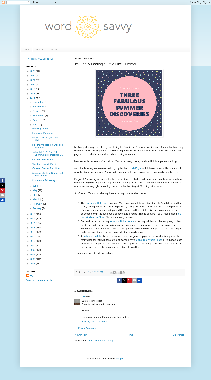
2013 (33, 227)
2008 (33, 250)
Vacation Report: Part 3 (44, 159)
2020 (33, 84)
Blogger (119, 358)
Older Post (178, 334)
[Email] (134, 280)
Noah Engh (135, 168)
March (36, 199)
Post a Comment (87, 328)
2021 (33, 80)
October (37, 111)
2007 (33, 254)
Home (27, 49)
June (36, 185)
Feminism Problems (42, 133)
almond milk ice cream (121, 221)
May (35, 190)
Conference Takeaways (44, 180)
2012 (33, 232)
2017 (33, 98)
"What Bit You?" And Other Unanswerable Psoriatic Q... (48, 153)
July (35, 124)
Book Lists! (40, 49)
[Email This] (111, 272)
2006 (33, 259)
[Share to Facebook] (120, 272)
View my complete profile (39, 280)
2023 (33, 71)
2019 (33, 89)
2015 (33, 218)
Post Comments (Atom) (101, 340)
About (54, 49)
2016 (33, 214)
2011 (33, 236)
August (37, 120)
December (38, 102)
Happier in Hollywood (97, 203)
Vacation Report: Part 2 (44, 164)
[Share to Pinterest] (123, 272)
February (38, 203)
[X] (124, 280)
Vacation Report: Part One (46, 168)
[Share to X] (117, 272)
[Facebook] (119, 280)
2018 (33, 93)
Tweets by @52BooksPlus (39, 58)
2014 (33, 223)
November (38, 106)
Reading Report (40, 128)
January (37, 208)
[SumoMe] (139, 280)
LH (83, 296)
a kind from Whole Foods (149, 239)
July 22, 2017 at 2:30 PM (94, 321)
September (39, 115)
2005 (33, 263)
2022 (33, 75)
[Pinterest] (129, 280)
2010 (33, 241)
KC (31, 275)
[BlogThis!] (114, 272)
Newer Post (81, 334)
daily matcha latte (92, 236)
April (35, 194)
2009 (33, 245)
